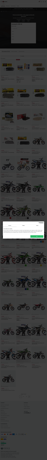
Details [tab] (23, 225)
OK (36, 236)
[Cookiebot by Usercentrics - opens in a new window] (39, 223)
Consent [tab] (9, 225)
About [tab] (37, 225)
